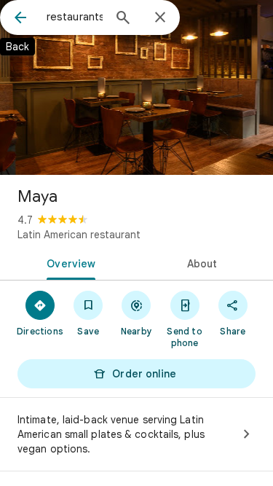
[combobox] (75, 17)
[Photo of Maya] (136, 87)
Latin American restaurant (79, 234)
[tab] (68, 262)
